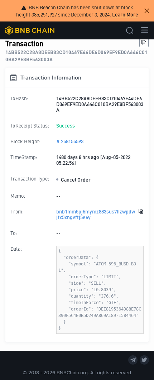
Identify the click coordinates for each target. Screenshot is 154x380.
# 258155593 (69, 141)
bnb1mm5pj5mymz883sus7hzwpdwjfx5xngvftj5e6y (95, 214)
